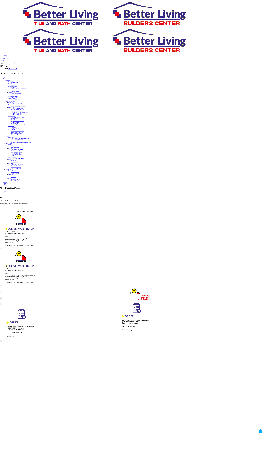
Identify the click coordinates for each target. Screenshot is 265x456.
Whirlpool (13, 90)
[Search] (14, 62)
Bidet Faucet (11, 102)
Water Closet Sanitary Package (17, 158)
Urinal (9, 159)
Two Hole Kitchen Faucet (16, 113)
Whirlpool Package (15, 91)
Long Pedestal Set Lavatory (17, 149)
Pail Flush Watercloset (16, 168)
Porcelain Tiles (11, 178)
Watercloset (10, 163)
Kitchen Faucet (11, 107)
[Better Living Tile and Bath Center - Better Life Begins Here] (8, 211)
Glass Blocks (14, 97)
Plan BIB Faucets (15, 127)
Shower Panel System (16, 134)
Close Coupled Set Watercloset (17, 164)
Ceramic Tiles (11, 170)
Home (4, 77)
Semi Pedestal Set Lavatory (17, 152)
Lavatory (10, 148)
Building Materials (10, 94)
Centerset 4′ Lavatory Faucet (17, 117)
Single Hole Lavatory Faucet (17, 121)
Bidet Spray (10, 104)
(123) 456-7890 (6, 58)
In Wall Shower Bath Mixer (17, 132)
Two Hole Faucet (15, 122)
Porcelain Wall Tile (15, 180)
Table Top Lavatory (15, 153)
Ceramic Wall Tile (15, 173)
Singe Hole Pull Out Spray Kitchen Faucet (20, 109)
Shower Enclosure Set (16, 93)
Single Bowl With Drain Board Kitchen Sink (21, 142)
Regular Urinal (14, 160)
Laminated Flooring (15, 99)
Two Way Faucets (15, 128)
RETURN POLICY (7, 184)
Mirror (12, 85)
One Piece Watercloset (16, 167)
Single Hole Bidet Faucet (16, 103)
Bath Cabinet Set (14, 82)
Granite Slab (13, 175)
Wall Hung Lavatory (15, 155)
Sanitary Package (12, 157)
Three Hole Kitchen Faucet (17, 111)
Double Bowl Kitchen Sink (17, 139)
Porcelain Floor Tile (15, 179)
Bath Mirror (10, 83)
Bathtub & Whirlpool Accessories (18, 88)
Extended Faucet (14, 118)
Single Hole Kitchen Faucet (17, 108)
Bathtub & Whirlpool (13, 86)
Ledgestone (13, 177)
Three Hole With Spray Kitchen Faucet (19, 112)
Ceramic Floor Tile (15, 172)
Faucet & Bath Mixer (10, 101)
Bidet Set (13, 145)
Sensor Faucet (14, 119)
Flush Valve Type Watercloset (17, 165)
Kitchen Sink (11, 137)
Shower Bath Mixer (12, 129)
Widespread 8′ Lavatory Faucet (18, 124)
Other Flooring (11, 98)
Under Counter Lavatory (16, 154)
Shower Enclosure (12, 92)
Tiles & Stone (8, 169)
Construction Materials (13, 96)
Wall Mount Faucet (15, 123)
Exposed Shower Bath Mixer (17, 131)
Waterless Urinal (14, 162)
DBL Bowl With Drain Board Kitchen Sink (20, 138)
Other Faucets (11, 126)
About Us (5, 55)
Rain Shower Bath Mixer (16, 133)
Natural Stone (11, 174)
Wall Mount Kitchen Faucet (17, 114)
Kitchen (7, 136)
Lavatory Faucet (11, 116)
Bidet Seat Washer (15, 147)
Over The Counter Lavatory (17, 150)
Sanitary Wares (9, 143)
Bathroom (8, 80)
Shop (4, 78)
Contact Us (5, 56)
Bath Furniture (11, 81)
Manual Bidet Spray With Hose (18, 106)
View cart (12, 68)
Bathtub (12, 87)
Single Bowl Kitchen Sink (16, 141)
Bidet (9, 144)
